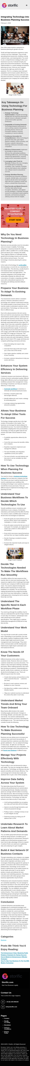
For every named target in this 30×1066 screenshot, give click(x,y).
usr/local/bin (22, 265)
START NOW (15, 220)
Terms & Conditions (7, 1028)
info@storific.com (11, 1006)
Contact (6, 1018)
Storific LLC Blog (7, 1021)
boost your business (9, 750)
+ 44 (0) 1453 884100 (12, 1002)
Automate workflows (10, 389)
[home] (9, 5)
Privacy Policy (6, 1032)
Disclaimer (7, 1025)
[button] (26, 5)
